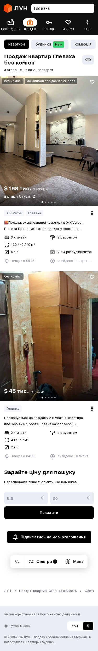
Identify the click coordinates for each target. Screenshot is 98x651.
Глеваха (34, 213)
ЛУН (7, 591)
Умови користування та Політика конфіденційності (42, 614)
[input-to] (72, 498)
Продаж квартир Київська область (48, 591)
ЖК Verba (14, 213)
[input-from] (26, 498)
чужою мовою (19, 626)
